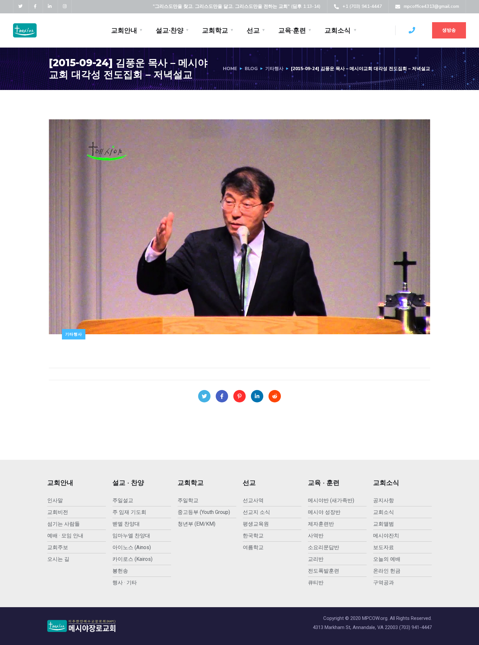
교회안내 (124, 30)
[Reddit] (275, 396)
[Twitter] (204, 396)
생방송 (449, 30)
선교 (253, 30)
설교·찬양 (169, 30)
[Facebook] (222, 396)
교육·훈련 (292, 30)
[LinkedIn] (257, 396)
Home (230, 69)
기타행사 (274, 69)
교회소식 (338, 30)
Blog (251, 69)
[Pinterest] (239, 396)
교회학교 (215, 30)
